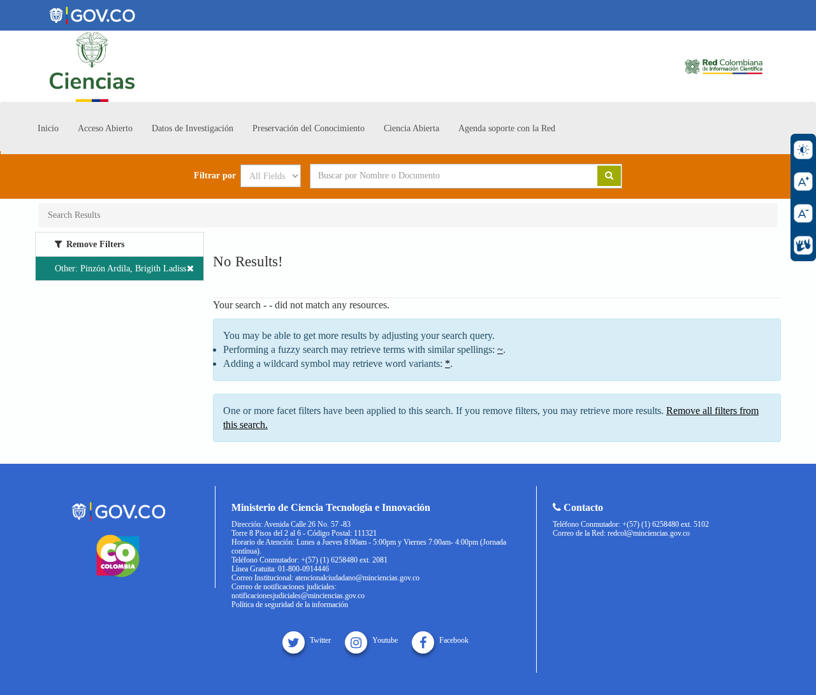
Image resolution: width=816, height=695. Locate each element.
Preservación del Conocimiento (308, 128)
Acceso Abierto (105, 128)
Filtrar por (215, 175)
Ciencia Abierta (411, 128)
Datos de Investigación (192, 128)
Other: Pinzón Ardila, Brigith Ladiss (120, 268)
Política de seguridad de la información (289, 604)
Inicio (48, 128)
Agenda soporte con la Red (506, 128)
